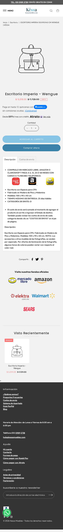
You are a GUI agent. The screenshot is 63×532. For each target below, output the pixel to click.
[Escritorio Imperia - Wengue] (17, 351)
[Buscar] (52, 10)
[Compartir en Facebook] (32, 259)
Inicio (5, 22)
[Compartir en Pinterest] (42, 259)
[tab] (9, 159)
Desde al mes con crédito (26, 116)
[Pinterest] (7, 517)
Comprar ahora (31, 147)
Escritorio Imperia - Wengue (17, 366)
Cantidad (31, 122)
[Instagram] (11, 517)
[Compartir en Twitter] (37, 259)
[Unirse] (50, 495)
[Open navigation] (4, 10)
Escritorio (14, 22)
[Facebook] (4, 517)
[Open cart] (58, 10)
